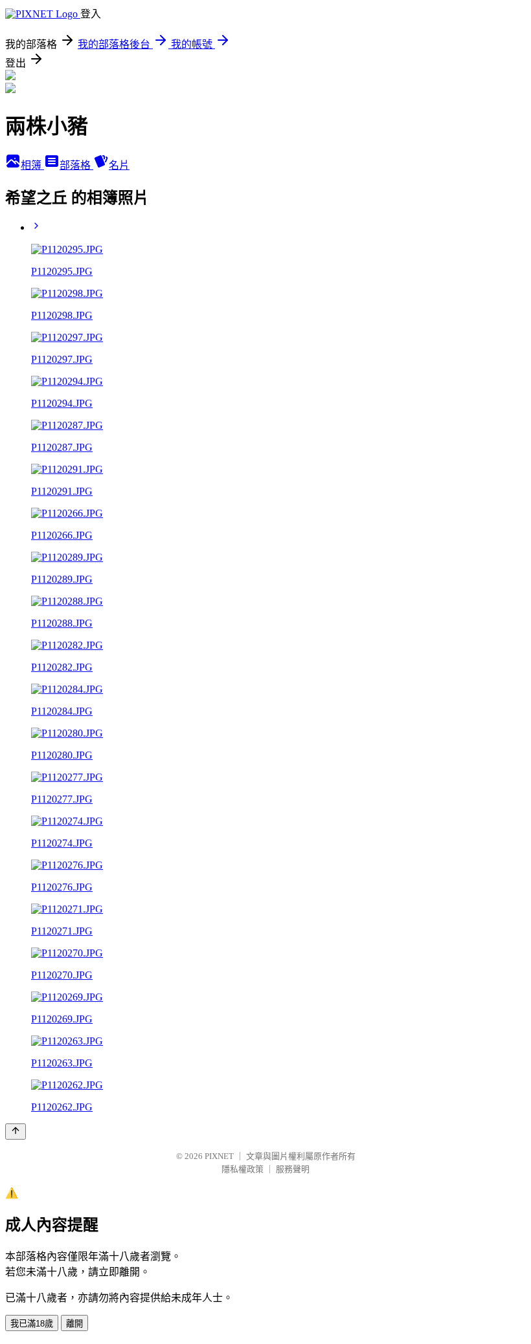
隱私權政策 (242, 1169)
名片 (119, 165)
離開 (74, 1323)
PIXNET (219, 1156)
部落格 (76, 165)
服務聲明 (293, 1169)
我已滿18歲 (31, 1323)
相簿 (32, 165)
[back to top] (15, 1131)
